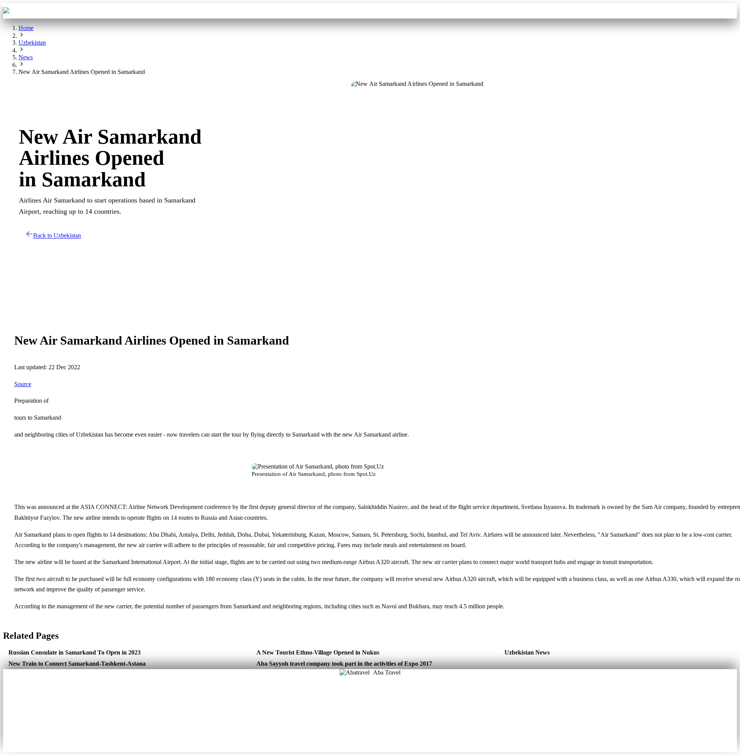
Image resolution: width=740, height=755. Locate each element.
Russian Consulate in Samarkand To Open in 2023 (74, 652)
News (370, 728)
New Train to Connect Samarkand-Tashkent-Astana (77, 663)
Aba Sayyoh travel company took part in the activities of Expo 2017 (344, 663)
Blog (345, 717)
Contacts (436, 10)
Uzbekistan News (527, 652)
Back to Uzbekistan (57, 236)
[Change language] (726, 11)
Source (22, 384)
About (344, 706)
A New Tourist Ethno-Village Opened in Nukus (317, 652)
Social (395, 717)
